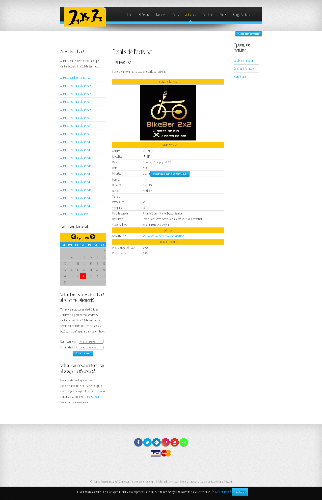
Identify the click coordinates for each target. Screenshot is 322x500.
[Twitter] (147, 442)
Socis (176, 14)
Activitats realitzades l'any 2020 (75, 133)
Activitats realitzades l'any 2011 (75, 205)
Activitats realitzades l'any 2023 (75, 109)
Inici (129, 14)
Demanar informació (244, 68)
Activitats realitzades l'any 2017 (75, 157)
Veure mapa (240, 76)
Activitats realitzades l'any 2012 (75, 198)
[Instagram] (165, 442)
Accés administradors (248, 34)
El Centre (144, 14)
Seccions (208, 14)
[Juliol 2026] (73, 236)
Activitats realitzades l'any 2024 (75, 101)
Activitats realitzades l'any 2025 (75, 93)
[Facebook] (138, 442)
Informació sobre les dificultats (169, 173)
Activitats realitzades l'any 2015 (75, 174)
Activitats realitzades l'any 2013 (75, 189)
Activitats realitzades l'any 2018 (75, 150)
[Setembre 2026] (92, 236)
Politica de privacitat (168, 481)
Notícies (161, 14)
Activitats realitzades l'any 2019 (75, 141)
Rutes (223, 14)
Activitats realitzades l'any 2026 (75, 85)
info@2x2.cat (93, 396)
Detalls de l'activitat (243, 60)
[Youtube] (174, 442)
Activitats (190, 14)
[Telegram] (156, 442)
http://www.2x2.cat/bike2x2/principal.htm (163, 236)
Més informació (223, 492)
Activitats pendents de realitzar (75, 77)
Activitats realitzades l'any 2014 (75, 181)
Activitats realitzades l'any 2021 (75, 125)
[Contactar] (183, 442)
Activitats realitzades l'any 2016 (75, 165)
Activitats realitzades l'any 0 (74, 213)
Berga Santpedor (243, 14)
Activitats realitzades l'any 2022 (75, 117)
